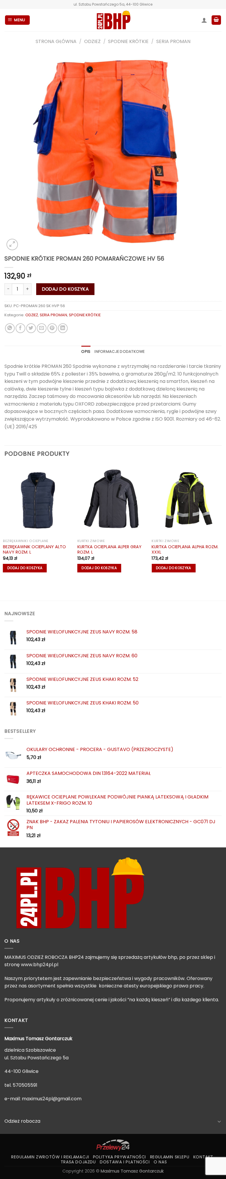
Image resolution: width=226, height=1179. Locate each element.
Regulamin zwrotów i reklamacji (50, 1157)
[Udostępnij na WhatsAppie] (10, 328)
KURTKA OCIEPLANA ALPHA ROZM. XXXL (185, 549)
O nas (160, 1162)
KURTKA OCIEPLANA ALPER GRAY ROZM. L (109, 549)
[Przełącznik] (219, 1121)
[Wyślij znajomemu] (41, 328)
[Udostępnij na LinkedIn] (63, 328)
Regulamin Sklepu (170, 1157)
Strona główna (56, 41)
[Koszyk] (216, 20)
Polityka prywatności (119, 1157)
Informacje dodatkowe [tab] (119, 351)
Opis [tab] (85, 351)
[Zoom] (12, 244)
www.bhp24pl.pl (39, 964)
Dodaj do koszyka (65, 289)
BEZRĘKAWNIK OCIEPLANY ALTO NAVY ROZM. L (34, 549)
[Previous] (4, 521)
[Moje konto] (204, 20)
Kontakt (203, 1157)
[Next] (221, 521)
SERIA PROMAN (173, 41)
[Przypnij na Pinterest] (52, 328)
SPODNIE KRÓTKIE (128, 41)
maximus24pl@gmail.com (52, 1098)
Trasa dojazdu (78, 1162)
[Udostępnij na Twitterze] (31, 328)
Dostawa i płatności (125, 1162)
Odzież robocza (22, 1121)
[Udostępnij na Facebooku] (20, 328)
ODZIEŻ (92, 41)
